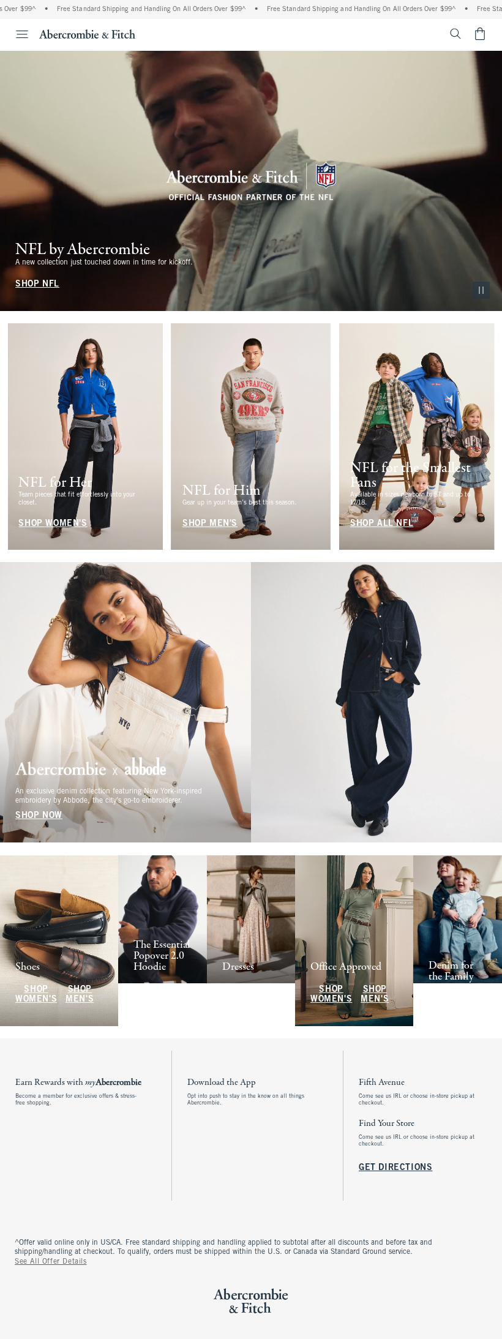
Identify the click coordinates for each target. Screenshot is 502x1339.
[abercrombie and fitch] (87, 33)
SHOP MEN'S (210, 523)
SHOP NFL (37, 284)
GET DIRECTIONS (395, 1168)
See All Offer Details (51, 1262)
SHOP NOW (38, 816)
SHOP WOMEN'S (52, 523)
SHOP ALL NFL (381, 523)
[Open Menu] (16, 34)
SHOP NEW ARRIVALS (158, 994)
